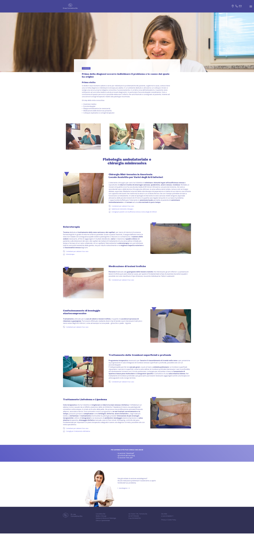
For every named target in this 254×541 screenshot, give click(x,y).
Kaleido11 (170, 516)
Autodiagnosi (123, 488)
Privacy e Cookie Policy (168, 520)
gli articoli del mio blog (126, 455)
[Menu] (251, 6)
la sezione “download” (126, 453)
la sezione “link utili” (125, 458)
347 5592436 (134, 516)
